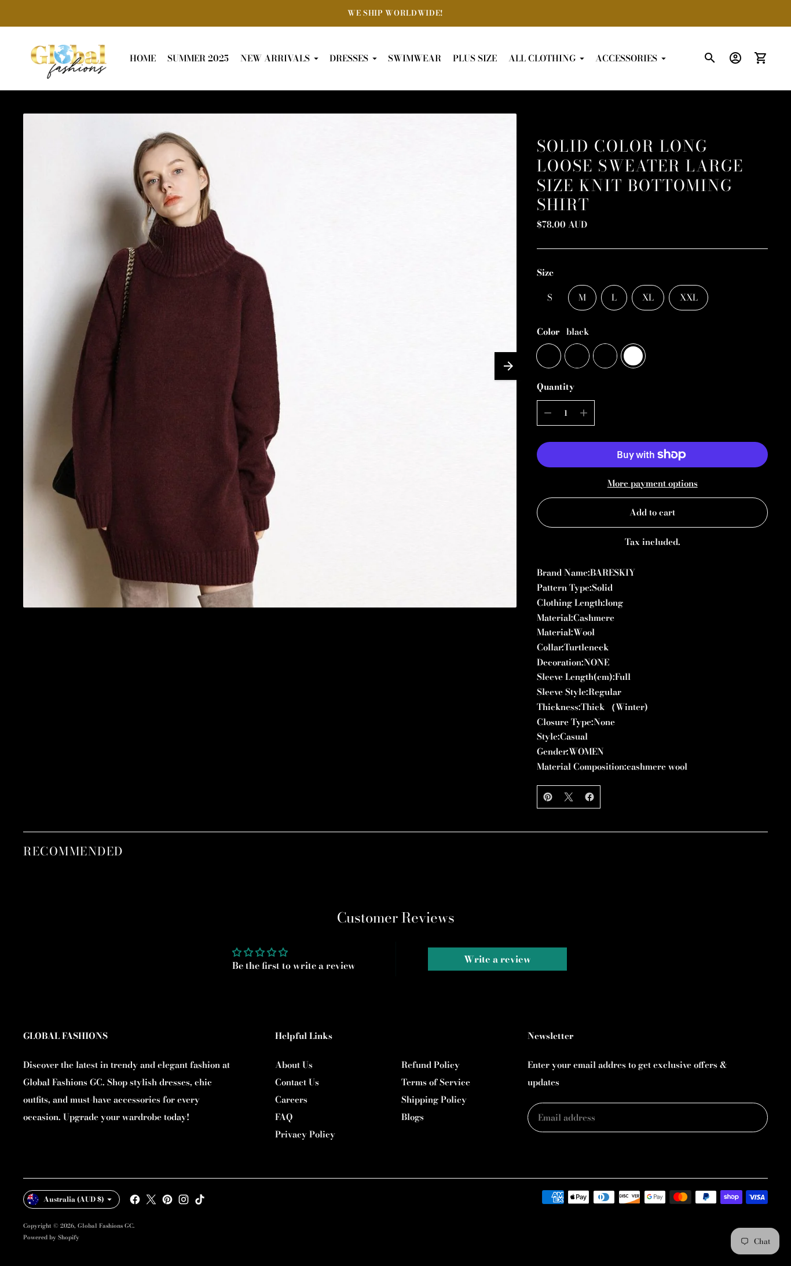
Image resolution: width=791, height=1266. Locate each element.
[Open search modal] (710, 58)
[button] (508, 366)
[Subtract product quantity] (547, 413)
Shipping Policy (434, 1099)
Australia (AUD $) (73, 1199)
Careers (291, 1099)
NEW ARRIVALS (275, 58)
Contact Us (297, 1082)
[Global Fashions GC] (69, 58)
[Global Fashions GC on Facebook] (135, 1199)
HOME (143, 58)
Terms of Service (435, 1082)
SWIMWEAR (414, 58)
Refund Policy (430, 1064)
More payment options (652, 483)
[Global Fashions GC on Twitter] (151, 1199)
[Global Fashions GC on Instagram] (183, 1199)
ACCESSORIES (626, 58)
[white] (633, 356)
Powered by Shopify (51, 1237)
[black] (549, 356)
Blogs (412, 1117)
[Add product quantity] (583, 413)
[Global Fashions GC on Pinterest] (167, 1199)
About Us (294, 1064)
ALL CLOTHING (542, 58)
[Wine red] (605, 356)
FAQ (283, 1117)
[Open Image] (270, 360)
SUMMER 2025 (198, 58)
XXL (689, 297)
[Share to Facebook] (589, 796)
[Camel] (577, 356)
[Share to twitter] (568, 796)
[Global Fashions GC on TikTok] (200, 1199)
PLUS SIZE (475, 58)
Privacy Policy (305, 1134)
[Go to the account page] (735, 58)
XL (648, 297)
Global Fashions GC (105, 1225)
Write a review (497, 959)
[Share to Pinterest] (547, 796)
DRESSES (348, 58)
